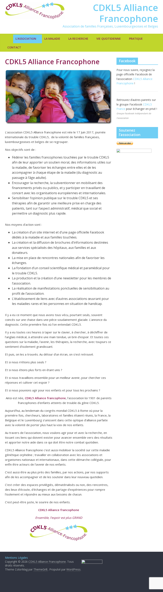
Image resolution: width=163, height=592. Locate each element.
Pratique (136, 38)
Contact (14, 47)
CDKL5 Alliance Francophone (125, 13)
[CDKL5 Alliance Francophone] (9, 38)
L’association (26, 38)
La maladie (52, 38)
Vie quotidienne (108, 38)
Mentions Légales (16, 557)
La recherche (78, 38)
